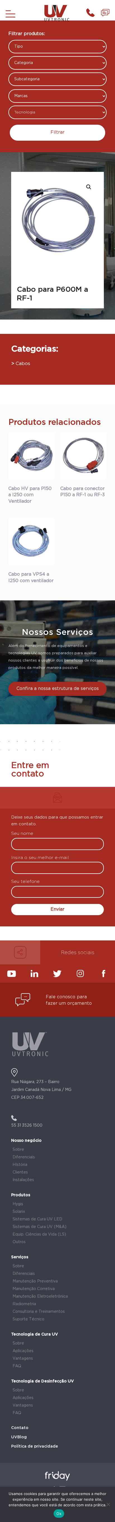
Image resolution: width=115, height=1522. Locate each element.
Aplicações (23, 1351)
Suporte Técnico (28, 1319)
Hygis (18, 1204)
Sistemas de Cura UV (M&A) (39, 1227)
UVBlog (19, 1437)
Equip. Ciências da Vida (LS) (39, 1234)
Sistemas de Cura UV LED (37, 1219)
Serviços (19, 1257)
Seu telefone (25, 882)
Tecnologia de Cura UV (34, 1334)
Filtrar (57, 132)
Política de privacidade (34, 1446)
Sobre (18, 1149)
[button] (89, 187)
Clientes (20, 1172)
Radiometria (24, 1304)
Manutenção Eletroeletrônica (40, 1296)
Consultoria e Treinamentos (39, 1311)
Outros (19, 1242)
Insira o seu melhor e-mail (40, 858)
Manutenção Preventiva (35, 1281)
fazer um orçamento (69, 1003)
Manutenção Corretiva (34, 1289)
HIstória (20, 1164)
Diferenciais (24, 1157)
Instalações (23, 1180)
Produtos (20, 1195)
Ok (58, 1513)
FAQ (17, 1366)
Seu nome (22, 834)
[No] (108, 1504)
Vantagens (23, 1358)
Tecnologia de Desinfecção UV (42, 1381)
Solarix (19, 1211)
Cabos (23, 364)
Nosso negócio (26, 1140)
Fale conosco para (66, 997)
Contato (19, 1428)
